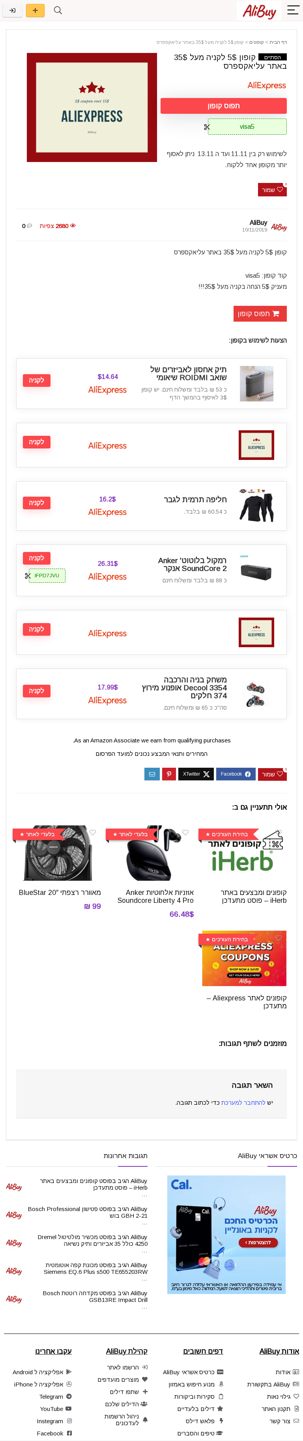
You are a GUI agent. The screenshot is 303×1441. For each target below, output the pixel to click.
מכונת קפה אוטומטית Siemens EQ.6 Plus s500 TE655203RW (96, 1268)
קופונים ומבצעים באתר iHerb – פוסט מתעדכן (254, 896)
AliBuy (258, 222)
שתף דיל (35, 10)
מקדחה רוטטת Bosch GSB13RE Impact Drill (95, 1296)
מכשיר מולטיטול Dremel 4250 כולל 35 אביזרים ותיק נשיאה (92, 1240)
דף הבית (278, 42)
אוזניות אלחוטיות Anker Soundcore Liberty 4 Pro (156, 896)
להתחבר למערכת (243, 1102)
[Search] (58, 10)
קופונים (256, 42)
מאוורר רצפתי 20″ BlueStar (60, 893)
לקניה (36, 380)
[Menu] (293, 10)
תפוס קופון (224, 106)
